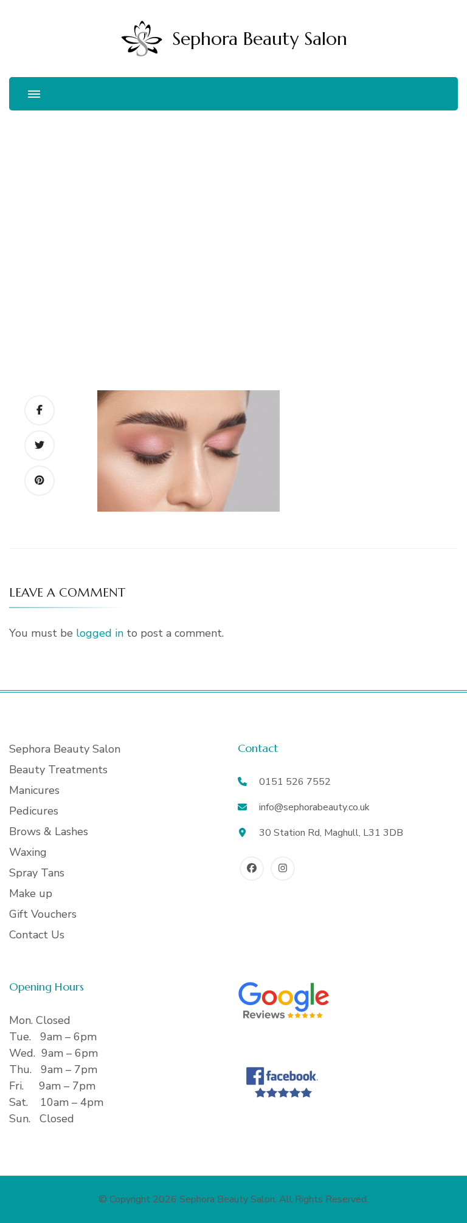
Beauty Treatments (58, 769)
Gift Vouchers (43, 914)
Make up (30, 893)
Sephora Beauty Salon (259, 38)
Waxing (28, 852)
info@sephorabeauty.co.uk (314, 807)
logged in (99, 633)
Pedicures (33, 811)
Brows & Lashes (48, 831)
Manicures (34, 790)
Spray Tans (36, 873)
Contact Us (36, 934)
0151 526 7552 (295, 781)
